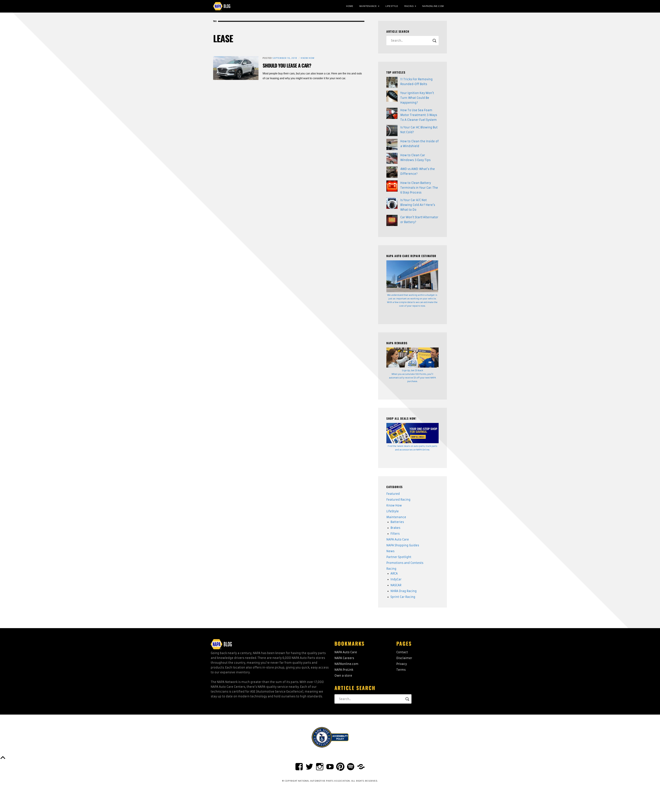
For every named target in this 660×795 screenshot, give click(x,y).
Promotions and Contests (404, 563)
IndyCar (396, 579)
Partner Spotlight (398, 557)
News (390, 551)
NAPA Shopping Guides (402, 545)
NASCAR (395, 585)
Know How (307, 58)
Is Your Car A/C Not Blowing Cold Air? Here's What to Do (417, 204)
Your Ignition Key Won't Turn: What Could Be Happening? (417, 97)
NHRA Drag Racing (403, 591)
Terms (401, 669)
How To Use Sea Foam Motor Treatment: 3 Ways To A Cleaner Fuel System (418, 115)
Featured (393, 493)
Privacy (401, 664)
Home (349, 6)
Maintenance (368, 6)
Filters (395, 533)
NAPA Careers (344, 658)
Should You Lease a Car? (287, 65)
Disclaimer (404, 658)
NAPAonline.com (346, 664)
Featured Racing (398, 499)
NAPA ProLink (343, 669)
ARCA (394, 573)
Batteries (397, 522)
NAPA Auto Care (397, 539)
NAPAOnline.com (433, 6)
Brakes (395, 527)
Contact (402, 652)
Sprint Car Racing (402, 597)
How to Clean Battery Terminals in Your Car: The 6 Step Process (419, 187)
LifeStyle (392, 6)
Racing (409, 6)
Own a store (343, 675)
